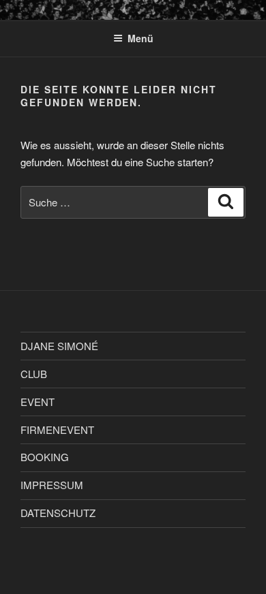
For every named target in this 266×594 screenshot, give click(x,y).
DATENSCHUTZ (57, 512)
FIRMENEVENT (57, 429)
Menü (140, 38)
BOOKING (44, 457)
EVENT (37, 401)
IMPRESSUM (51, 485)
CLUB (33, 373)
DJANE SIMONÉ (59, 346)
